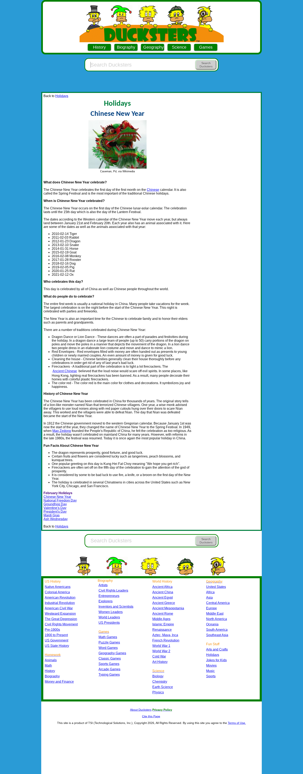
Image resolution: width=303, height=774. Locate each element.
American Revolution (60, 597)
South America (217, 629)
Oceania (212, 624)
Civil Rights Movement (61, 624)
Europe (211, 608)
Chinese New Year (57, 496)
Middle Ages (161, 619)
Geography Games (112, 653)
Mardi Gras (51, 515)
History (99, 47)
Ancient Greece (163, 603)
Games (206, 47)
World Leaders (109, 617)
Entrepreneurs (109, 596)
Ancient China (162, 592)
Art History (160, 662)
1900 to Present (56, 635)
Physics (158, 692)
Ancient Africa (162, 587)
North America (216, 619)
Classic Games (110, 658)
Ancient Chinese (65, 371)
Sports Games (109, 664)
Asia (209, 597)
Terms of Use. (237, 723)
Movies (211, 665)
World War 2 (161, 651)
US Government (56, 640)
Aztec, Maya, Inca (165, 635)
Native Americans (57, 587)
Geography (153, 47)
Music (210, 671)
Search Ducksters (206, 64)
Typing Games (109, 674)
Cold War (159, 656)
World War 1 (161, 645)
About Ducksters (141, 709)
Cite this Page (151, 716)
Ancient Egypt (162, 597)
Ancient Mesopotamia (168, 608)
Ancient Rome (162, 613)
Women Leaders (111, 612)
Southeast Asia (217, 635)
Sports (211, 676)
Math (48, 665)
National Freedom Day (60, 500)
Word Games (108, 648)
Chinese (153, 189)
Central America (218, 603)
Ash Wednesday (55, 519)
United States (216, 587)
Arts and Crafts (217, 649)
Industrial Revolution (60, 603)
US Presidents (109, 622)
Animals (51, 660)
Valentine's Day (54, 508)
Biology (157, 676)
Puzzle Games (109, 642)
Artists (103, 585)
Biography (126, 47)
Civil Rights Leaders (113, 590)
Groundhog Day (55, 504)
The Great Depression (61, 619)
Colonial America (57, 592)
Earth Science (162, 687)
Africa (210, 592)
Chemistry (159, 681)
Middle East (214, 613)
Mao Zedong (61, 431)
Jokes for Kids (216, 660)
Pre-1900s (52, 629)
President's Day (55, 511)
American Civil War (59, 608)
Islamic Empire (163, 624)
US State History (57, 645)
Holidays (61, 96)
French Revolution (165, 640)
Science (179, 47)
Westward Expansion (60, 613)
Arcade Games (109, 669)
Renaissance (162, 629)
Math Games (108, 637)
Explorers (106, 601)
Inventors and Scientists (116, 606)
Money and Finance (59, 681)
